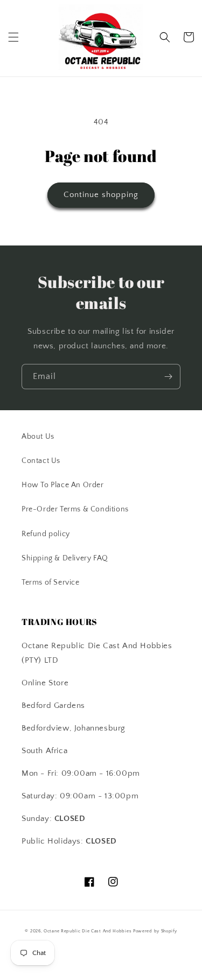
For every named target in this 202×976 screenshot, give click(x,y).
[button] (13, 37)
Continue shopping (101, 194)
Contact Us (41, 461)
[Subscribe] (168, 376)
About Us (38, 436)
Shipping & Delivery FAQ (65, 558)
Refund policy (46, 534)
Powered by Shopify (155, 931)
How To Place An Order (63, 485)
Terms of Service (51, 582)
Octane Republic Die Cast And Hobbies (87, 931)
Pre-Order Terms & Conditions (75, 509)
